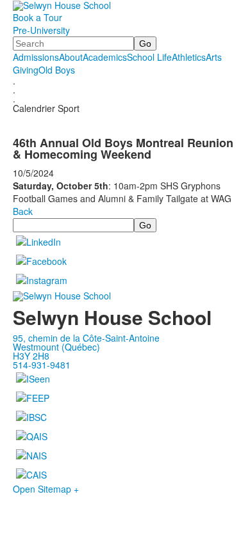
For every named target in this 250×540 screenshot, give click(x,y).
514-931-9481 (42, 364)
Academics (105, 57)
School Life (149, 57)
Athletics (189, 57)
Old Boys (56, 69)
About (71, 57)
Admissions (36, 57)
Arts (214, 57)
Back (23, 211)
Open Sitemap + (46, 488)
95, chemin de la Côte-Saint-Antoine (86, 337)
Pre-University (41, 30)
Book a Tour (37, 17)
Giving (25, 69)
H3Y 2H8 (31, 355)
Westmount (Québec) (56, 346)
